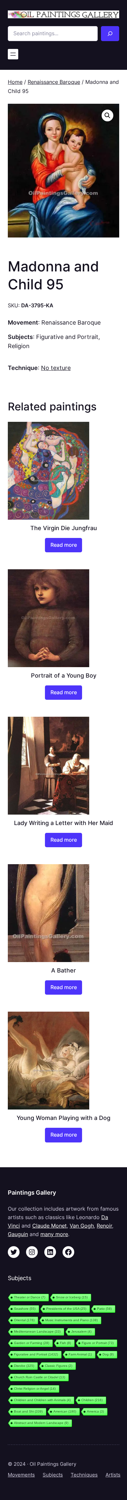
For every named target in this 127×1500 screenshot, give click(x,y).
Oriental (24, 1320)
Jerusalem (81, 1331)
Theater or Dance (29, 1297)
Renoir (104, 1225)
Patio (104, 1308)
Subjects (53, 1475)
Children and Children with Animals (42, 1400)
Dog (108, 1354)
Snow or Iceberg (72, 1297)
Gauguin (18, 1234)
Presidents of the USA (66, 1308)
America (95, 1411)
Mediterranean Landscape (37, 1331)
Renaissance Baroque (54, 82)
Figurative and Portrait (67, 336)
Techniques (84, 1475)
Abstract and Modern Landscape (41, 1423)
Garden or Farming (31, 1343)
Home (15, 82)
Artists (113, 1475)
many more (54, 1234)
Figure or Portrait (98, 1343)
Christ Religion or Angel (35, 1388)
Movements (21, 1475)
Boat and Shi (28, 1411)
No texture (56, 367)
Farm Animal (80, 1354)
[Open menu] (13, 54)
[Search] (110, 33)
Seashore (24, 1308)
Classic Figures (58, 1366)
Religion (19, 345)
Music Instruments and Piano (71, 1320)
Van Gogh (82, 1225)
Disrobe (24, 1366)
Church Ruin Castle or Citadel (39, 1377)
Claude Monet (49, 1225)
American (64, 1411)
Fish (65, 1343)
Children (92, 1400)
